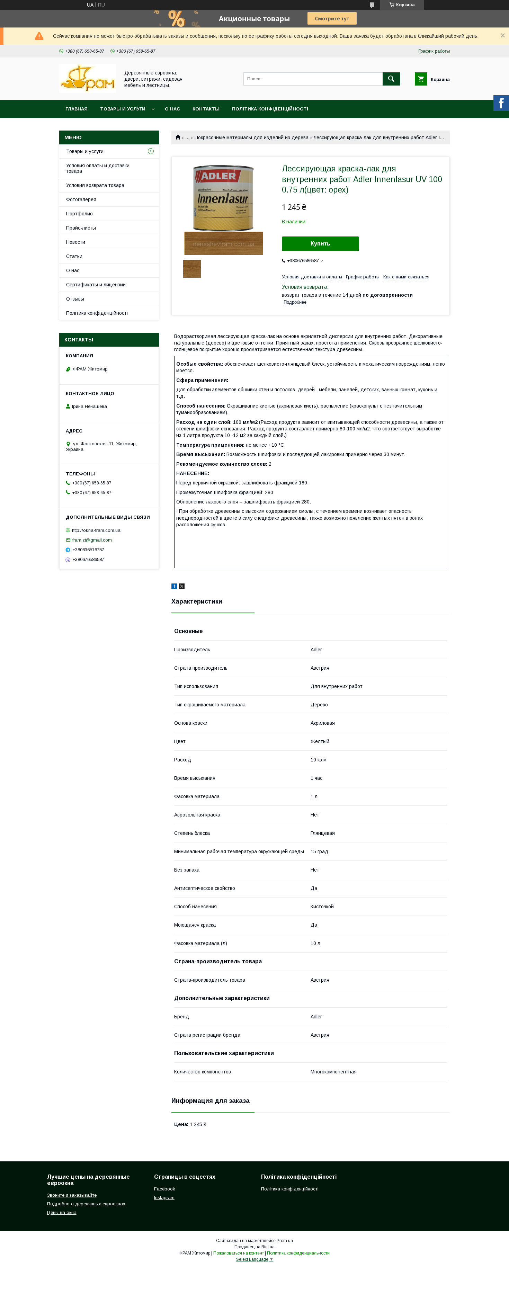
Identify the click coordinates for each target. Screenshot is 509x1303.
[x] (182, 587)
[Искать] (391, 79)
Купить (320, 244)
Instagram (164, 1197)
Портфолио (79, 213)
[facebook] (174, 587)
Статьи (74, 256)
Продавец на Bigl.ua (254, 1246)
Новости (75, 242)
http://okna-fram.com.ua (96, 530)
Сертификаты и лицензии (96, 284)
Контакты (206, 108)
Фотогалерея (81, 199)
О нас (172, 108)
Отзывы (75, 299)
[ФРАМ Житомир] (87, 91)
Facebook (164, 1189)
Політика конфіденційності (270, 108)
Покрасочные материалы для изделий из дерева (252, 137)
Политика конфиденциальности (298, 1253)
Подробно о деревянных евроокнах (86, 1203)
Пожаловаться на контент (238, 1253)
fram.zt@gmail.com (92, 540)
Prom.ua (285, 1240)
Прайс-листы (81, 228)
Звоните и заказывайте (72, 1195)
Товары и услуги (122, 108)
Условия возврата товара (95, 185)
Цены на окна (62, 1212)
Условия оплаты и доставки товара (98, 168)
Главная (76, 108)
